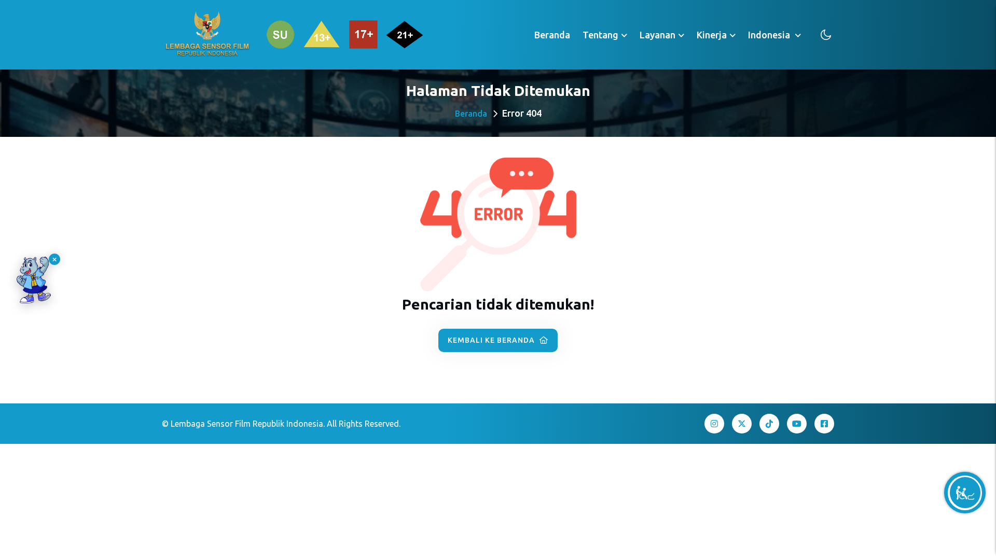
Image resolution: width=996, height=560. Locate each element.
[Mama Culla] (33, 280)
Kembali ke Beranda (492, 340)
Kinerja (712, 35)
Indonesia (770, 35)
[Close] (54, 259)
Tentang (600, 35)
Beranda (552, 35)
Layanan (657, 35)
